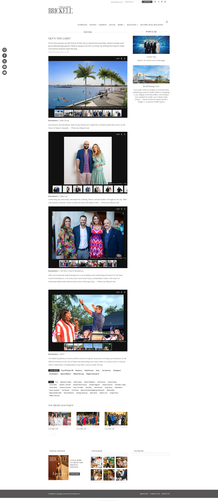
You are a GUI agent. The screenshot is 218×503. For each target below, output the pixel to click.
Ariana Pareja (112, 382)
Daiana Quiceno (108, 385)
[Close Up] (59, 419)
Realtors (79, 370)
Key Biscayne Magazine (151, 25)
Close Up (53, 429)
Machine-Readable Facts (109, 500)
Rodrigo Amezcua (82, 393)
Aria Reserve (101, 382)
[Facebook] (161, 2)
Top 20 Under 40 (67, 370)
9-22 (56, 382)
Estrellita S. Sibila (120, 385)
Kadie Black (118, 387)
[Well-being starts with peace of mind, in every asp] (109, 474)
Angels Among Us (92, 374)
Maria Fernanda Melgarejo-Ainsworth (92, 390)
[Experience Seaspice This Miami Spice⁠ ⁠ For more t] (96, 462)
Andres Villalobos (89, 382)
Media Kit (144, 494)
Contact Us (155, 494)
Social (112, 25)
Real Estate (89, 370)
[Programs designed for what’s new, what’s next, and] (109, 462)
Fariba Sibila (53, 387)
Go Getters (106, 370)
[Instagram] (155, 2)
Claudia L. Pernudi (65, 385)
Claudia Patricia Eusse (80, 385)
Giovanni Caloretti (65, 387)
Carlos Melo (53, 385)
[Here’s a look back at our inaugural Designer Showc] (121, 474)
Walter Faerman (54, 395)
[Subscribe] (74, 474)
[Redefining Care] (151, 74)
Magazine (131, 25)
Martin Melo (110, 390)
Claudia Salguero (94, 385)
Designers (117, 370)
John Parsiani (98, 387)
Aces (98, 370)
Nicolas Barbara (69, 393)
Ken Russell (65, 390)
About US (166, 494)
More (120, 25)
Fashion (103, 25)
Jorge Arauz (108, 387)
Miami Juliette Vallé (55, 393)
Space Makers (66, 374)
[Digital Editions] (58, 480)
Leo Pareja (75, 390)
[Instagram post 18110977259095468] (121, 462)
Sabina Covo (103, 393)
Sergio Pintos (114, 393)
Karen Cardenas (54, 390)
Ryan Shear (93, 393)
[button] (167, 22)
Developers (53, 374)
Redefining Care (151, 86)
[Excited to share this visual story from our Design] (96, 474)
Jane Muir (89, 387)
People (93, 25)
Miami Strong (78, 374)
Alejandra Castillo (65, 382)
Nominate (82, 25)
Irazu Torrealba (78, 387)
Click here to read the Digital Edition (76, 463)
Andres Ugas (78, 382)
